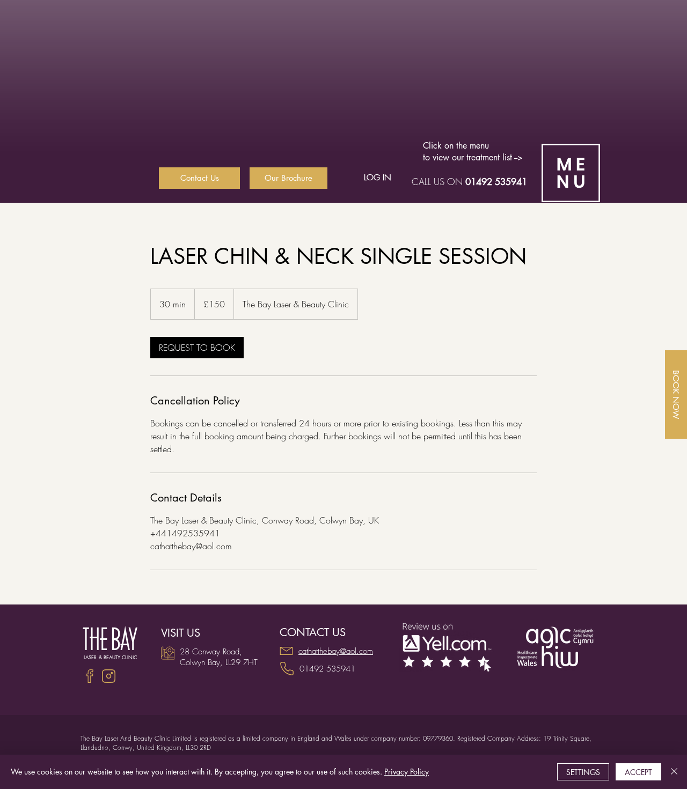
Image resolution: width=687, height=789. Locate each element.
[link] (197, 347)
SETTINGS (583, 772)
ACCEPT (638, 772)
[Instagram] (108, 676)
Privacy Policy (406, 771)
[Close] (674, 771)
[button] (571, 173)
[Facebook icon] (90, 676)
